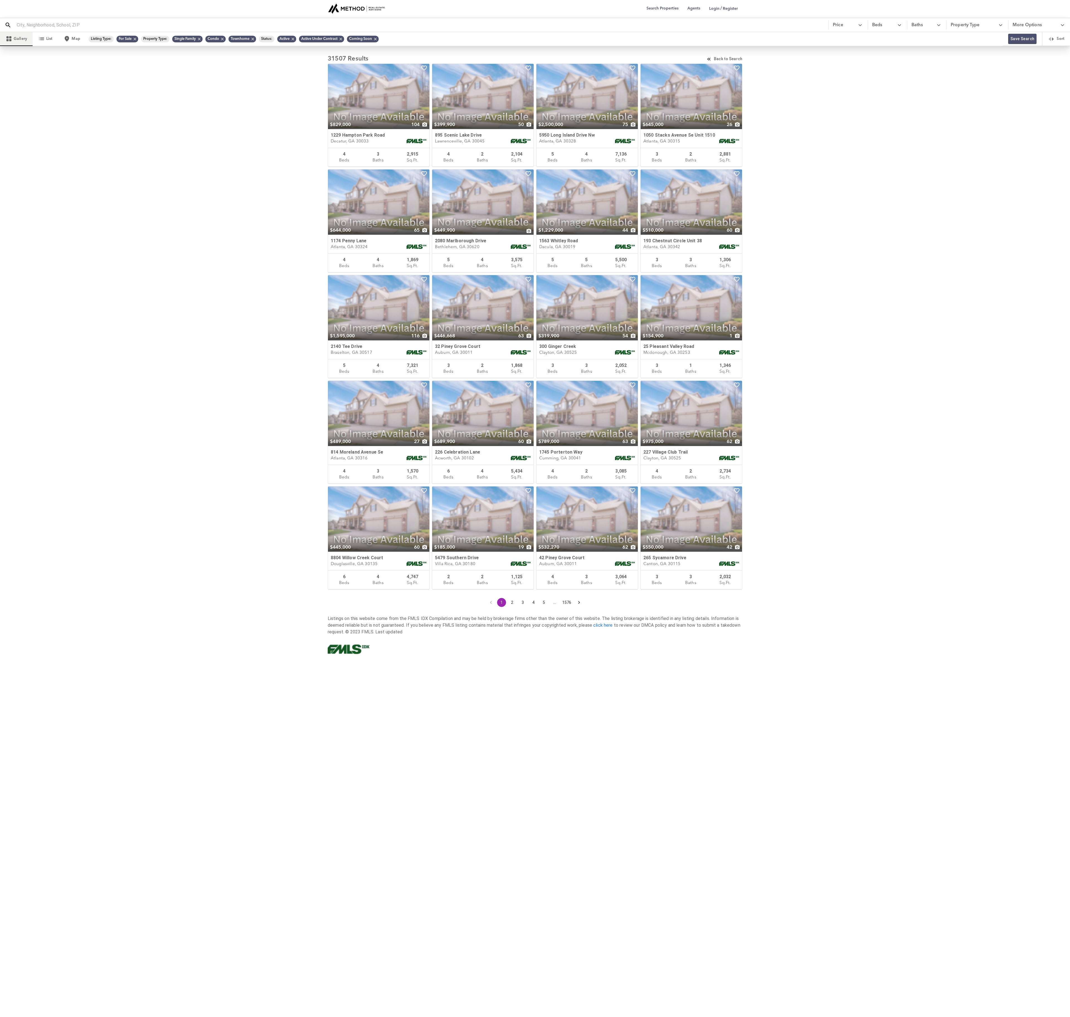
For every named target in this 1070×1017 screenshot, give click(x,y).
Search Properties (662, 8)
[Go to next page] (579, 602)
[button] (127, 39)
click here (603, 625)
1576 (567, 602)
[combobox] (420, 25)
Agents (693, 8)
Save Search (1022, 39)
